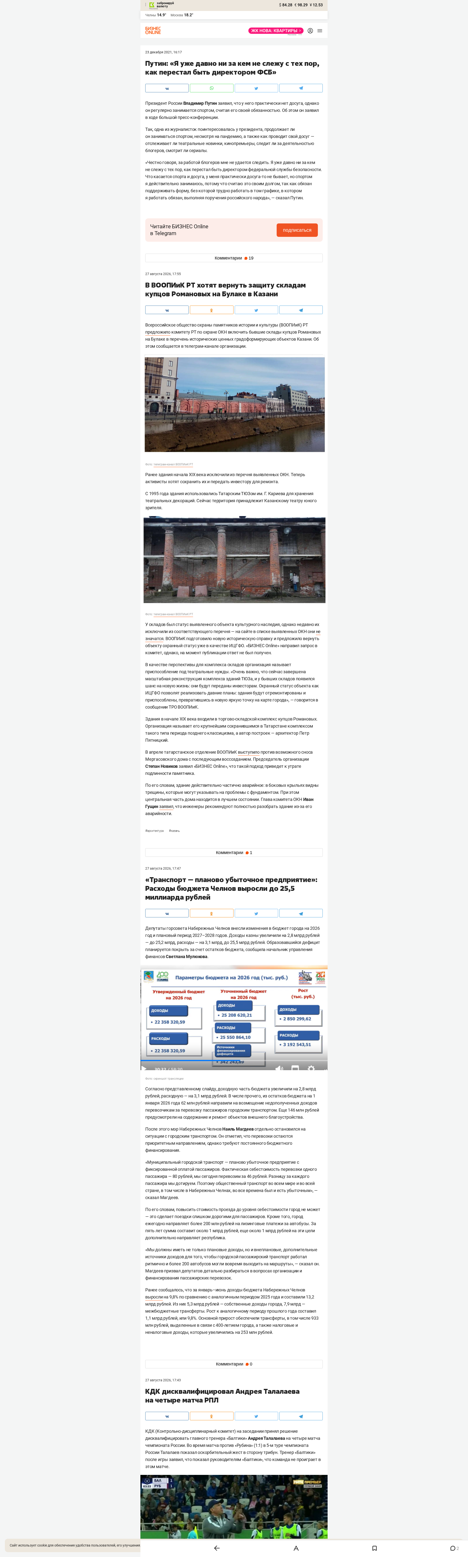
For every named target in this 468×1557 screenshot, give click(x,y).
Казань (174, 831)
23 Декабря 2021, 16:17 (163, 52)
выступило (249, 752)
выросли (154, 1296)
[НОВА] (274, 31)
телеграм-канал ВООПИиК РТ (173, 464)
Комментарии (234, 258)
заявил (166, 806)
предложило (157, 332)
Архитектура (154, 831)
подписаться (297, 230)
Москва (177, 15)
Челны (150, 15)
